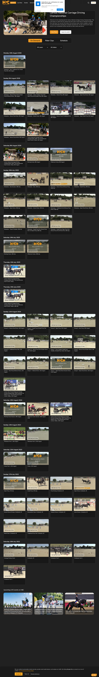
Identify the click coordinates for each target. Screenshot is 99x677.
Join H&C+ (13, 2)
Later (52, 9)
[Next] (93, 603)
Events (26, 2)
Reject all (27, 674)
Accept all (18, 674)
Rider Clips (49, 40)
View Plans (54, 32)
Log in (93, 2)
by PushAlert (38, 11)
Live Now (19, 2)
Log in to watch (66, 32)
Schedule (64, 40)
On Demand (35, 40)
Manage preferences (35, 674)
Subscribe (60, 9)
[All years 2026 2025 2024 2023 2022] (43, 47)
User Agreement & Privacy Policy (26, 670)
